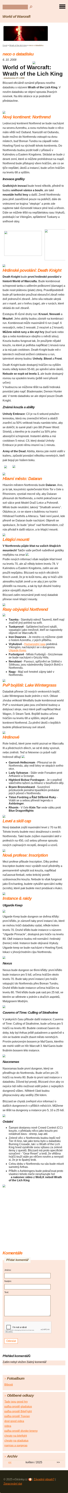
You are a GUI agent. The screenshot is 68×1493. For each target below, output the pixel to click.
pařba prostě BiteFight (18, 1411)
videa (7, 1425)
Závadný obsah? (44, 1479)
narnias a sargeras (15, 1445)
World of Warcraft (16, 16)
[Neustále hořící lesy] (23, 254)
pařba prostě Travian (17, 1416)
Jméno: (7, 1270)
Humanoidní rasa (35, 644)
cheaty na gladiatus (16, 1440)
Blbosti (8, 1384)
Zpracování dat (12, 1483)
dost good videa (14, 1421)
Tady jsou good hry (16, 1401)
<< (9, 1462)
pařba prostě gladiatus (18, 1406)
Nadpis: (8, 1281)
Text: (6, 1292)
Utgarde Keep (17, 650)
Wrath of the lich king (18, 45)
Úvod (5, 45)
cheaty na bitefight (15, 1435)
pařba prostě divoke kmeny (21, 1430)
